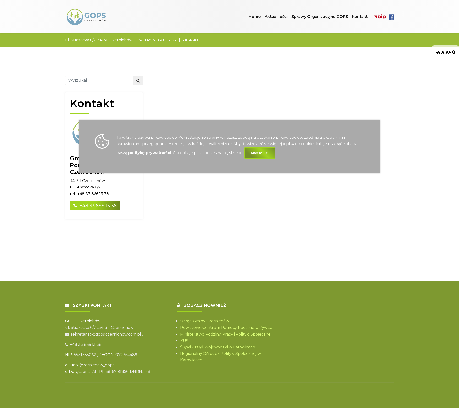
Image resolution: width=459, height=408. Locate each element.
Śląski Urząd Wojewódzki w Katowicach (217, 347)
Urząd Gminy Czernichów (204, 321)
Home (255, 16)
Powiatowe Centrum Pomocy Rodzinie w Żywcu (226, 327)
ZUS (184, 340)
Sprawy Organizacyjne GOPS (319, 16)
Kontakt (360, 16)
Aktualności (276, 16)
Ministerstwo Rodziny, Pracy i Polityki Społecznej (226, 334)
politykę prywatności (149, 152)
